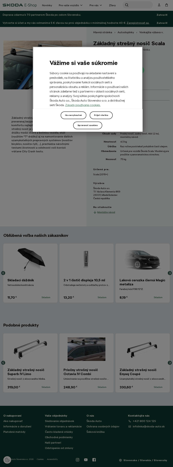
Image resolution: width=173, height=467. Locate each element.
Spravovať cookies (88, 125)
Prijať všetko (101, 115)
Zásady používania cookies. (83, 105)
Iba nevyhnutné (73, 115)
